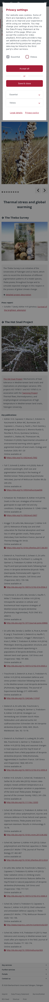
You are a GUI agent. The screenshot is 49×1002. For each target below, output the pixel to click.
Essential (15, 57)
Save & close (24, 83)
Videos (33, 57)
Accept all (24, 68)
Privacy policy (32, 112)
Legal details (16, 112)
